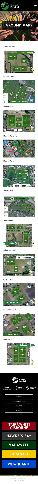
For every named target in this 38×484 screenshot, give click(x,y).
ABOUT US (19, 406)
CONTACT (19, 396)
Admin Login (20, 480)
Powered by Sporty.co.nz (19, 478)
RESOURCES (19, 411)
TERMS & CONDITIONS (19, 401)
